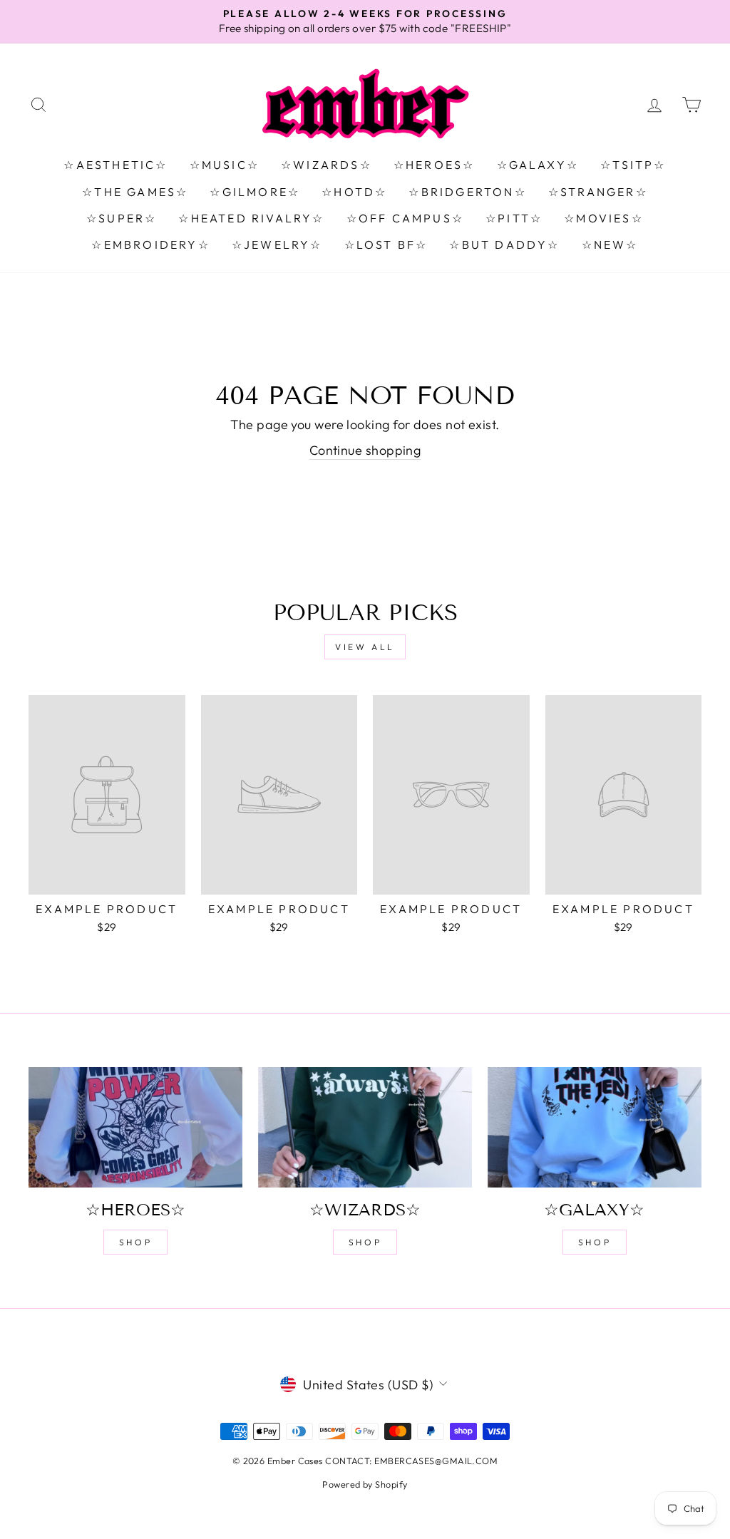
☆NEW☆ (610, 244)
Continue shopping (365, 450)
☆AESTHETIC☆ (115, 165)
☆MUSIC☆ (224, 165)
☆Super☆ (121, 218)
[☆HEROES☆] (135, 1127)
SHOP (135, 1242)
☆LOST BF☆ (386, 244)
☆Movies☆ (604, 218)
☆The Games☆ (135, 192)
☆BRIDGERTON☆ (467, 192)
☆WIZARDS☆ (326, 165)
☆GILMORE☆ (255, 192)
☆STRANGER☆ (598, 192)
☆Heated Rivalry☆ (251, 218)
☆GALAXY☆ (538, 165)
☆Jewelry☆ (277, 244)
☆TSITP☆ (633, 165)
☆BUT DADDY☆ (504, 244)
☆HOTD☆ (354, 192)
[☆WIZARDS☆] (365, 1127)
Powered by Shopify (364, 1484)
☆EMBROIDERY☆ (150, 244)
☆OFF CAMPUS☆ (405, 218)
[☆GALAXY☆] (594, 1127)
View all (365, 647)
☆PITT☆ (514, 218)
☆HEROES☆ (434, 165)
